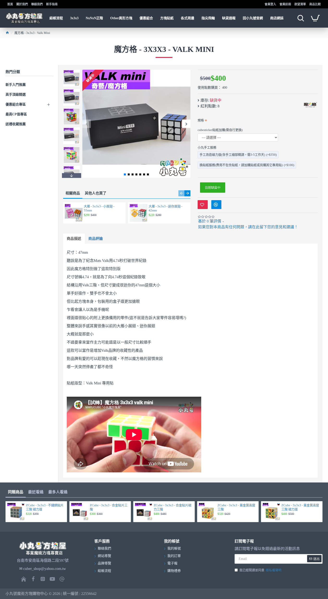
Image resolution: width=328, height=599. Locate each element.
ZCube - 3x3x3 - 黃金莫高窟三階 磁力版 (300, 507)
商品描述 (74, 239)
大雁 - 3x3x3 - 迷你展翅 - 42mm (165, 208)
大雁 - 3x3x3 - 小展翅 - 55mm (99, 208)
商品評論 (95, 239)
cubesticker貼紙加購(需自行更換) (220, 130)
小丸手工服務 (207, 147)
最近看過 (35, 492)
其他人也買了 (95, 193)
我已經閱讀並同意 (260, 570)
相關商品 (73, 193)
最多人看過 (57, 492)
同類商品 (15, 492)
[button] (86, 124)
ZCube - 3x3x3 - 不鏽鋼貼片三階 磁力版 (45, 507)
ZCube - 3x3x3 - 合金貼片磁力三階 (172, 507)
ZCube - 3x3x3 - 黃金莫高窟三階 (236, 507)
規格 (201, 120)
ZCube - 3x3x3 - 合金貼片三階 (109, 507)
